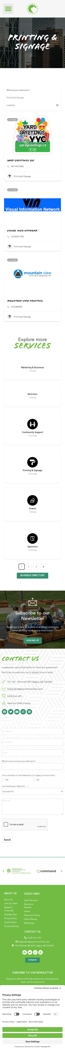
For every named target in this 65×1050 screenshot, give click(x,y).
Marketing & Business (32, 367)
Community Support (32, 432)
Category (10, 98)
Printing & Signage (22, 176)
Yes (6, 779)
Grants (32, 508)
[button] (8, 9)
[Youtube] (17, 711)
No (37, 779)
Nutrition (32, 393)
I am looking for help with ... (15, 786)
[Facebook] (4, 711)
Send (7, 840)
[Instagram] (23, 711)
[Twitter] (10, 711)
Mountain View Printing (25, 301)
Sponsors (33, 546)
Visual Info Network (22, 231)
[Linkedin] (29, 711)
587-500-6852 (17, 166)
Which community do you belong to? (18, 761)
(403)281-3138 (17, 236)
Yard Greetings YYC (20, 160)
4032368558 (16, 306)
